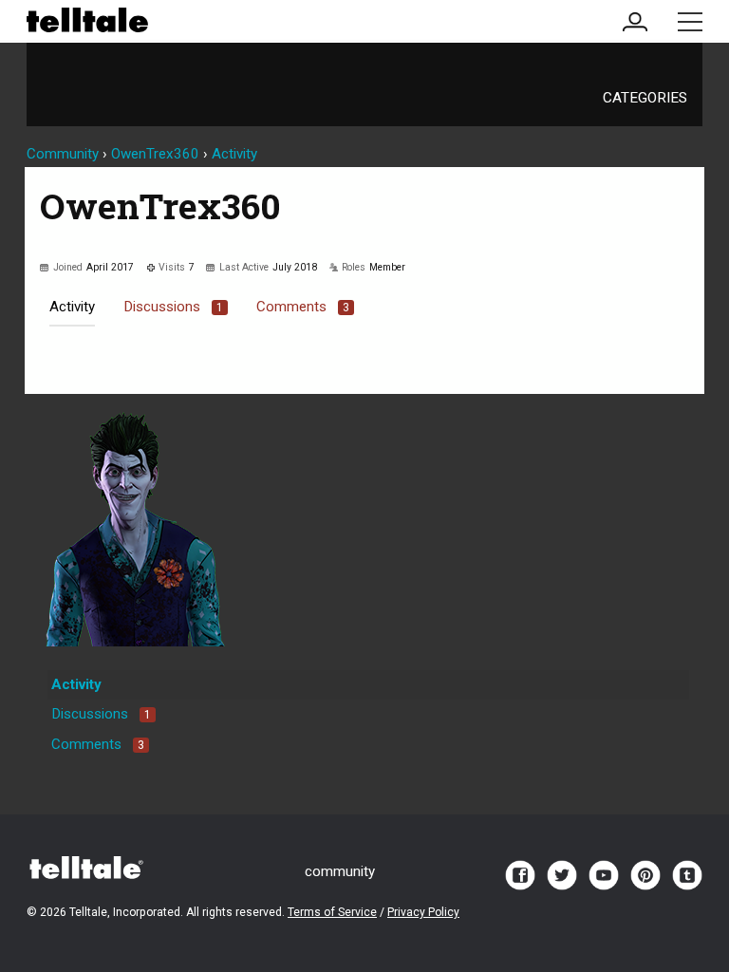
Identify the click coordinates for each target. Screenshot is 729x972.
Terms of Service (332, 912)
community (340, 871)
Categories (645, 97)
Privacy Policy (423, 912)
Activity (72, 306)
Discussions (173, 306)
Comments (302, 306)
